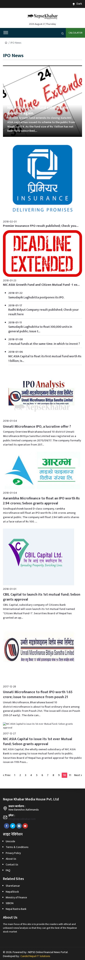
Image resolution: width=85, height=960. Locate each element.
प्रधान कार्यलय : (16, 806)
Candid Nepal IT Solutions (35, 956)
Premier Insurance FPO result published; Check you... (40, 226)
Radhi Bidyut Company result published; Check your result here (43, 312)
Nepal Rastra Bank (16, 909)
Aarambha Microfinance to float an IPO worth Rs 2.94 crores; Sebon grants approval (41, 500)
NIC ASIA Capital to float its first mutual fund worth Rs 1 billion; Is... (44, 358)
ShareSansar (13, 886)
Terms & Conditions (17, 847)
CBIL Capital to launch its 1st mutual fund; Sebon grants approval (42, 597)
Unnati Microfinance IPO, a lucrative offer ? (37, 427)
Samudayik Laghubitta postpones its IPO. (36, 297)
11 (70, 775)
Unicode (10, 841)
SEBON (9, 903)
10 (64, 775)
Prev (7, 775)
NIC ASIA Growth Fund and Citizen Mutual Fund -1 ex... (41, 284)
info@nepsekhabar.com (22, 819)
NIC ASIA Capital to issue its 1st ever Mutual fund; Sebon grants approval (38, 741)
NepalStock (12, 892)
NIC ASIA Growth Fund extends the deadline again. (37, 110)
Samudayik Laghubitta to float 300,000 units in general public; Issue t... (40, 329)
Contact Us (12, 864)
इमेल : (11, 815)
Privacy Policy (13, 853)
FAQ (8, 870)
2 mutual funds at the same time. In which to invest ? (44, 343)
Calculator (75, 33)
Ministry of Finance (16, 897)
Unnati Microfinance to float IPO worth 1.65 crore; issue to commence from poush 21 (38, 694)
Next (77, 775)
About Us (11, 859)
